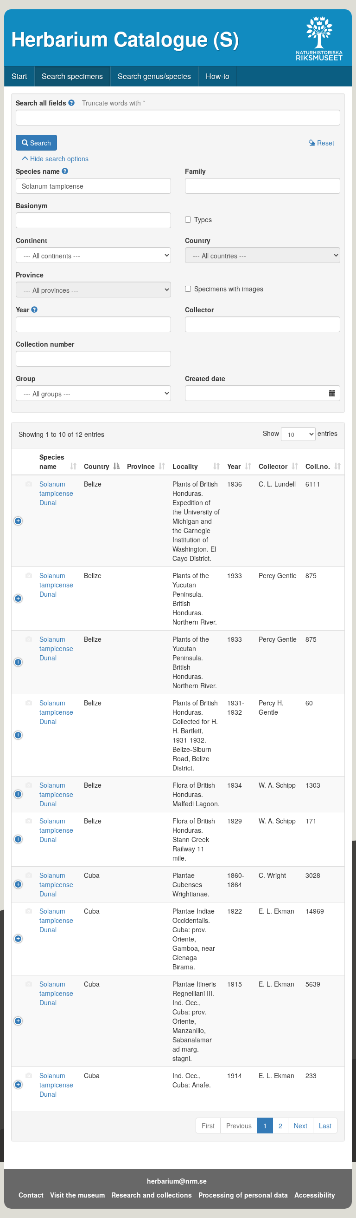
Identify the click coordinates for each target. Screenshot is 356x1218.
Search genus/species (154, 76)
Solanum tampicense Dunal (56, 493)
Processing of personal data (243, 1194)
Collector (199, 309)
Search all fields (41, 102)
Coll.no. (317, 466)
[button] (71, 102)
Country (197, 240)
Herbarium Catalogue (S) (125, 39)
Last (325, 1125)
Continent (31, 240)
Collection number (45, 344)
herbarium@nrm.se (177, 1180)
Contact (31, 1194)
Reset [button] (324, 142)
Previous (239, 1125)
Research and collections (151, 1194)
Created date (205, 378)
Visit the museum (77, 1194)
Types (203, 219)
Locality (185, 466)
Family (195, 171)
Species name (38, 171)
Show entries (300, 433)
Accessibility (314, 1194)
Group (26, 378)
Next (300, 1125)
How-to (217, 76)
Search (39, 142)
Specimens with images (228, 288)
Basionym (31, 205)
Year (22, 309)
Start (19, 76)
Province (30, 274)
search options (59, 158)
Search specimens (72, 76)
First (208, 1125)
